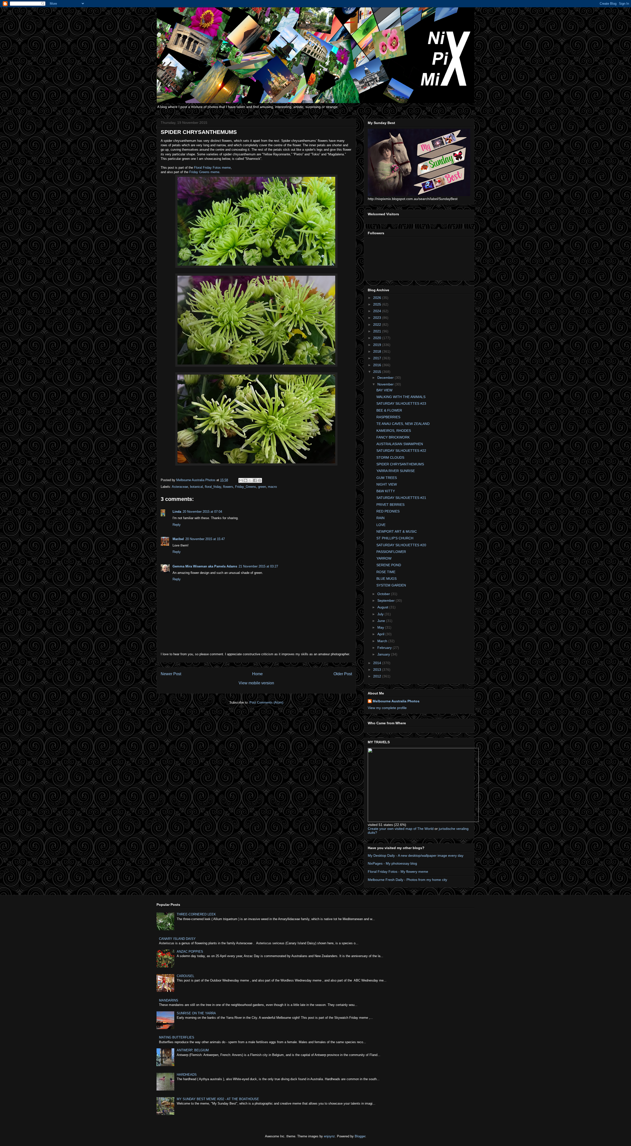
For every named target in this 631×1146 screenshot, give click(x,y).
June (381, 621)
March (382, 641)
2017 (377, 358)
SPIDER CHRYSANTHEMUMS (400, 464)
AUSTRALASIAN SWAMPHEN (399, 444)
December (386, 378)
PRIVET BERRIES (390, 505)
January (384, 654)
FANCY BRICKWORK (393, 437)
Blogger (360, 1136)
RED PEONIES (388, 511)
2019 (377, 345)
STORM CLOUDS (390, 457)
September (386, 600)
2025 (377, 304)
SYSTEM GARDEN (391, 585)
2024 (377, 311)
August (383, 607)
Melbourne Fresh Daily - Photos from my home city (407, 880)
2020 (377, 338)
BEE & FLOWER (389, 410)
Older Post (342, 674)
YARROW (383, 558)
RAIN (380, 518)
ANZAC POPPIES (190, 951)
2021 (377, 331)
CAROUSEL (185, 976)
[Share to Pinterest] (259, 480)
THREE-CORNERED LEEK (196, 914)
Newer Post (171, 674)
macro (272, 487)
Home (257, 674)
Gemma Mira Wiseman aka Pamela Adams (205, 566)
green (262, 487)
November (386, 384)
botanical (196, 487)
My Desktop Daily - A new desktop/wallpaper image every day (415, 855)
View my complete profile (387, 708)
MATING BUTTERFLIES (176, 1037)
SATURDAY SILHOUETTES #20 (401, 545)
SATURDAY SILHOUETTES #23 (401, 403)
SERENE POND (388, 565)
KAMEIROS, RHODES (393, 431)
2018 (377, 351)
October (384, 594)
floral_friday (213, 487)
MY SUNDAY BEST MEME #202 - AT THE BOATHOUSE (218, 1099)
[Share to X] (250, 480)
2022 (377, 325)
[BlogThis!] (245, 480)
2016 (377, 365)
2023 (377, 318)
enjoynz (329, 1136)
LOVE (381, 525)
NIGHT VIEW (386, 484)
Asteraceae (180, 487)
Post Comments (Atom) (266, 702)
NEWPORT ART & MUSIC (396, 531)
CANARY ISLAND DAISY (177, 939)
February (385, 648)
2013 (377, 670)
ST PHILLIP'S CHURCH (394, 538)
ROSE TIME (385, 572)
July (381, 614)
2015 (377, 372)
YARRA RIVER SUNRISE (395, 471)
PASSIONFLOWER (391, 552)
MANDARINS (168, 1000)
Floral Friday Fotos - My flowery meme (398, 871)
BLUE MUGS (386, 579)
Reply (177, 525)
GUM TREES (386, 478)
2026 (377, 298)
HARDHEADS (187, 1074)
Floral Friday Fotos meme (212, 167)
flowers (228, 487)
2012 (377, 676)
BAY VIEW (384, 390)
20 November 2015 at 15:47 (205, 539)
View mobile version (256, 683)
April (381, 634)
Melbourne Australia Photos (396, 701)
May (381, 627)
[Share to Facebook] (254, 480)
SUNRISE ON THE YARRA (196, 1013)
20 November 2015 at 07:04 (202, 511)
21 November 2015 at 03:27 (258, 566)
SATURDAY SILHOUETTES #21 (401, 498)
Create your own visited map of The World (401, 829)
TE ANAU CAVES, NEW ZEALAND (403, 424)
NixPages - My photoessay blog (392, 863)
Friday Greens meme (204, 172)
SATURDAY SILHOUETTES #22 (401, 451)
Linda (177, 511)
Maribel (178, 539)
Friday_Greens (245, 487)
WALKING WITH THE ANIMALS (400, 397)
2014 (377, 663)
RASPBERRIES (388, 417)
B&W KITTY (385, 491)
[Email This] (240, 480)
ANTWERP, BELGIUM (193, 1050)
